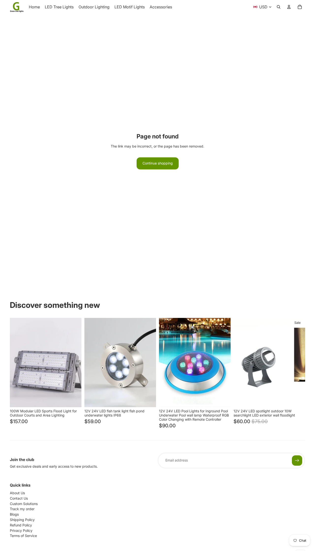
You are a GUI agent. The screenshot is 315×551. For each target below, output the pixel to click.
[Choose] (73, 399)
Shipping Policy (22, 520)
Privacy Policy (21, 530)
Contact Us (19, 498)
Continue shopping (157, 163)
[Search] (278, 6)
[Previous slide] (17, 362)
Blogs (14, 514)
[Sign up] (297, 460)
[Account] (289, 6)
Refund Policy (21, 525)
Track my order (22, 509)
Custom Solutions (24, 504)
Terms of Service (23, 536)
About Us (17, 493)
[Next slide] (74, 362)
